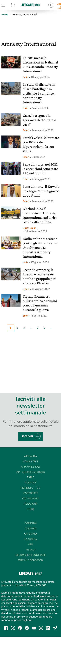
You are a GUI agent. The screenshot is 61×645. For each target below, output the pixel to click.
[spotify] (27, 628)
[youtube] (34, 628)
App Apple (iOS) (30, 466)
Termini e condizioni (31, 560)
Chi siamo (30, 533)
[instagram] (41, 628)
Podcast (30, 482)
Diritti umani (30, 228)
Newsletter (30, 461)
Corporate (30, 493)
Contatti (30, 528)
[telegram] (55, 628)
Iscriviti (27, 436)
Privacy (31, 549)
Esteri (26, 130)
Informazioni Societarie (30, 555)
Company (30, 523)
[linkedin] (48, 628)
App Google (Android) (30, 472)
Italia (25, 77)
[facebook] (6, 628)
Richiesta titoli (30, 488)
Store (16, 5)
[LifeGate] (30, 4)
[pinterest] (20, 628)
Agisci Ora (30, 503)
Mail (30, 544)
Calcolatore (30, 498)
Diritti (26, 108)
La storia (30, 539)
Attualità (30, 456)
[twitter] (13, 628)
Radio (30, 477)
